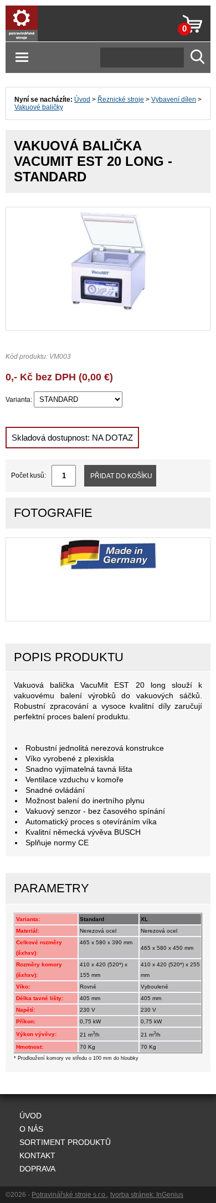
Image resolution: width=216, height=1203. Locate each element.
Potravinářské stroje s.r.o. (69, 1195)
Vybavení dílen (173, 99)
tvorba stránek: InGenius (146, 1195)
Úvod (82, 99)
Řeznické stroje (120, 99)
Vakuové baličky (38, 107)
